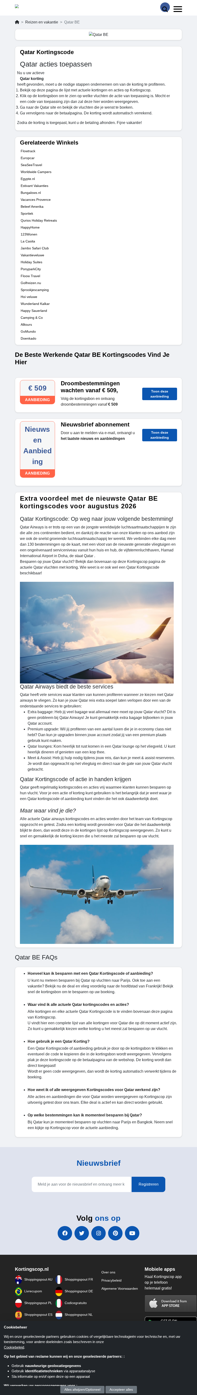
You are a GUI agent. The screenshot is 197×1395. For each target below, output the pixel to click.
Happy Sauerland (34, 311)
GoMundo (28, 331)
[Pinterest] (115, 1233)
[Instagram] (98, 1233)
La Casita (28, 241)
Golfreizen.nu (31, 283)
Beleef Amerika (32, 206)
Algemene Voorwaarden (119, 1288)
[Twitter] (81, 1233)
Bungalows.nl (31, 193)
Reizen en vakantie (41, 22)
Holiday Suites (31, 262)
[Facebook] (65, 1233)
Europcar (28, 158)
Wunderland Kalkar (35, 304)
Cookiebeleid (14, 1347)
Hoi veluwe (29, 297)
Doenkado (28, 338)
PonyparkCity (31, 269)
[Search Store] (165, 7)
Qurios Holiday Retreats (39, 220)
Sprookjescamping (35, 290)
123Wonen (29, 234)
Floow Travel (30, 276)
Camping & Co (32, 317)
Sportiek (27, 213)
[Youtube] (132, 1233)
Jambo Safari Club (35, 248)
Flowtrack (28, 151)
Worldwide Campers (36, 172)
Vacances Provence (36, 200)
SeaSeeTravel (31, 165)
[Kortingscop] (27, 7)
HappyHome (30, 227)
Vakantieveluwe (32, 255)
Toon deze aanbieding (159, 393)
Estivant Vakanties (34, 186)
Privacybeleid (111, 1280)
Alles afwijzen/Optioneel (82, 1389)
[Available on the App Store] (171, 1303)
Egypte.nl (28, 179)
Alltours (26, 324)
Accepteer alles (121, 1389)
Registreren (149, 1184)
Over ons (108, 1272)
